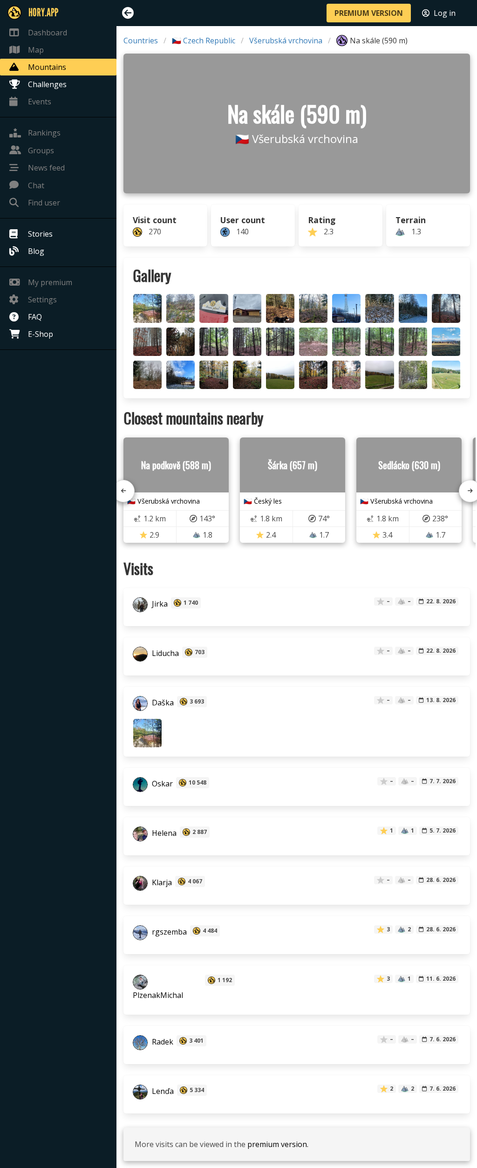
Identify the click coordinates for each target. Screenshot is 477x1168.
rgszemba (168, 932)
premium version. (277, 1144)
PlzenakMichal (158, 995)
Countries (140, 40)
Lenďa (162, 1091)
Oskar (161, 784)
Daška (162, 702)
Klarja (161, 882)
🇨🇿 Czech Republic (203, 40)
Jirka (159, 604)
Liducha (164, 653)
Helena (163, 833)
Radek (161, 1042)
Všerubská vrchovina (285, 40)
